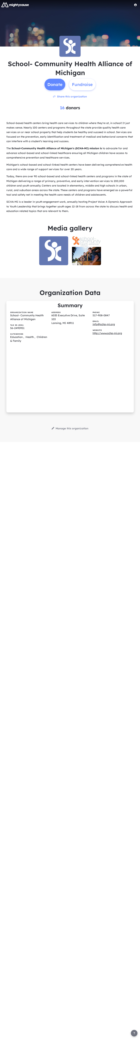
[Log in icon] (135, 5)
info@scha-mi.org (104, 324)
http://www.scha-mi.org (107, 333)
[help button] (134, 1033)
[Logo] (15, 4)
